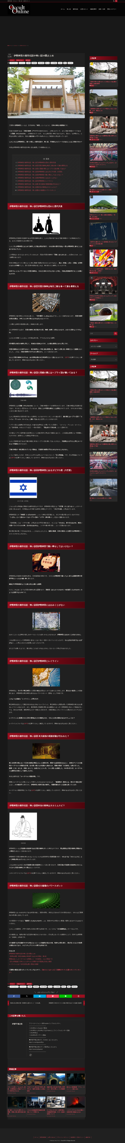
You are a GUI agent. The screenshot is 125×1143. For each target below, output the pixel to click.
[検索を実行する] (115, 333)
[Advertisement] (62, 30)
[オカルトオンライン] (19, 9)
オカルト (12, 60)
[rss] (114, 1)
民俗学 (60, 63)
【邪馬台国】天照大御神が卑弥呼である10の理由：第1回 (27, 956)
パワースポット (13, 63)
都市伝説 (28, 60)
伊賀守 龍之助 (17, 1024)
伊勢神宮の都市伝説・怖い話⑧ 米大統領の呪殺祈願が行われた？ (39, 184)
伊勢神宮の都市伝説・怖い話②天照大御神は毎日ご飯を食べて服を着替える (43, 165)
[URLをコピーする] (78, 996)
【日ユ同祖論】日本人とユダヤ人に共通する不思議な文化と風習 (30, 961)
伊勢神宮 (34, 63)
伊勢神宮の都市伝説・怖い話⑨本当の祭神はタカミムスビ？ (37, 187)
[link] (30, 1055)
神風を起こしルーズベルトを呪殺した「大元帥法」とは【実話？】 (31, 959)
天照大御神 (41, 63)
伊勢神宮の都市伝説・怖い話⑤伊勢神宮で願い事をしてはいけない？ (40, 175)
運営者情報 (43, 1137)
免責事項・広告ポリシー (77, 1137)
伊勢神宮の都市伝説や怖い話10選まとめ (22, 953)
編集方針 (88, 1137)
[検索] (116, 1)
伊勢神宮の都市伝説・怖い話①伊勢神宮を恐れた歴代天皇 (37, 162)
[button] (14, 996)
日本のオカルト (20, 60)
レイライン (22, 63)
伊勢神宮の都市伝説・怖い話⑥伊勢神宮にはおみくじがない (37, 178)
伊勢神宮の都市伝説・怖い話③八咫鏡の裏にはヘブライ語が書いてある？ (42, 168)
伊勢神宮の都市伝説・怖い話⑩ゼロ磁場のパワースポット (37, 190)
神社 (65, 63)
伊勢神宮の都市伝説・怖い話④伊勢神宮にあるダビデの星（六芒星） (40, 171)
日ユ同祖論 (53, 63)
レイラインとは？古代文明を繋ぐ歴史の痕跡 (23, 964)
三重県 (28, 63)
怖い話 (47, 63)
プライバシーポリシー (63, 1137)
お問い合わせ (51, 1137)
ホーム (36, 1137)
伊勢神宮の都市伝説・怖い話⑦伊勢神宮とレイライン (35, 181)
